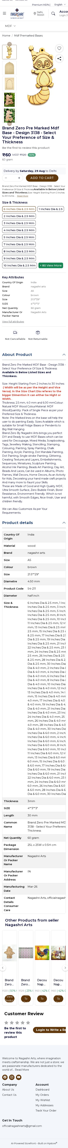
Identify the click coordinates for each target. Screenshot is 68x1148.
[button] (60, 5)
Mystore (52, 1143)
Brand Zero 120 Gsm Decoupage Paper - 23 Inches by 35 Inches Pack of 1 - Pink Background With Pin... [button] (26, 982)
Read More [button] (22, 195)
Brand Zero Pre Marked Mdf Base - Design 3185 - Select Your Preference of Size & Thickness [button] (10, 982)
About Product (17, 354)
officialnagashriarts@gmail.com (22, 1126)
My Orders (42, 1094)
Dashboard (42, 1089)
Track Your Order (46, 1110)
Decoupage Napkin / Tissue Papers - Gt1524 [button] (58, 982)
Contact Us (9, 1094)
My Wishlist (43, 1100)
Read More (22, 1069)
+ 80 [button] (51, 265)
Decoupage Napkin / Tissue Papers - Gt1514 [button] (42, 982)
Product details (17, 522)
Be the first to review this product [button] (26, 147)
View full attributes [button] (13, 321)
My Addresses (44, 1105)
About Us (8, 1089)
